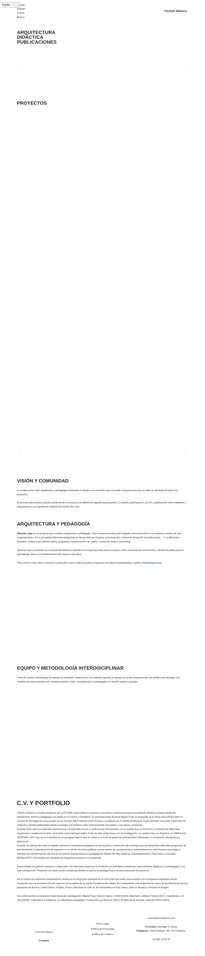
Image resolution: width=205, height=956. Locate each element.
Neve (20, 952)
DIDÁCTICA (30, 37)
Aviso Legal (102, 923)
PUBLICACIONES (37, 42)
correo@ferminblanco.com (161, 918)
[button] (20, 68)
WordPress (51, 952)
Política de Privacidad (102, 929)
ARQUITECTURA (36, 32)
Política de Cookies (102, 934)
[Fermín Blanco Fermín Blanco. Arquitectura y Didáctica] (21, 11)
